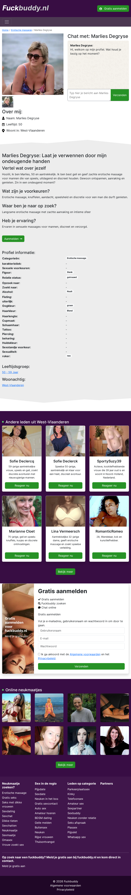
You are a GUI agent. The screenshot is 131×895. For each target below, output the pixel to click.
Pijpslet (72, 832)
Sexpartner (75, 808)
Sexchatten (9, 825)
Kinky (71, 794)
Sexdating (8, 811)
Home (5, 30)
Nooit (69, 291)
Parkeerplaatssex (79, 789)
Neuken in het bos (46, 798)
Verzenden (81, 666)
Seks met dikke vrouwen (12, 804)
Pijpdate (40, 789)
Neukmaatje (9, 830)
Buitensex (41, 827)
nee (69, 355)
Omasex (7, 840)
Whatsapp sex (77, 837)
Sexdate (40, 794)
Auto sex (40, 808)
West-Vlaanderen (13, 385)
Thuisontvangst (45, 841)
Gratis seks (9, 797)
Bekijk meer (65, 571)
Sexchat (7, 816)
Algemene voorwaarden (85, 654)
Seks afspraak (77, 822)
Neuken (40, 832)
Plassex (72, 827)
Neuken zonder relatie (82, 818)
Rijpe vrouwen (44, 837)
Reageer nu (22, 485)
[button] (32, 64)
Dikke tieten (10, 820)
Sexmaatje (9, 835)
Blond (70, 310)
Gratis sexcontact (46, 803)
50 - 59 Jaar (10, 372)
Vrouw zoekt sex (13, 844)
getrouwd (72, 277)
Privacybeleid (46, 658)
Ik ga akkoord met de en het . (73, 656)
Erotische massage (21, 30)
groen (70, 305)
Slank (69, 272)
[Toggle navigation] (7, 21)
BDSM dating (43, 818)
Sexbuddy (74, 813)
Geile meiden (43, 822)
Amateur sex (76, 803)
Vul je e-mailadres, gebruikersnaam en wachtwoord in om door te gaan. (80, 623)
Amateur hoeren (45, 813)
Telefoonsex (75, 798)
